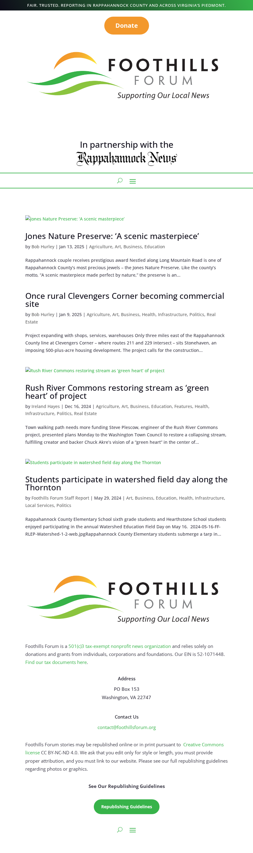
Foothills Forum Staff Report (60, 498)
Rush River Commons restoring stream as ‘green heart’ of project (117, 391)
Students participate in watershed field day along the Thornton (126, 483)
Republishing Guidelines (126, 807)
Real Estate (85, 413)
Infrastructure (172, 314)
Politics (196, 314)
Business (132, 246)
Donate (126, 25)
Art (118, 246)
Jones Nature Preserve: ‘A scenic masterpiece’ (112, 235)
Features (183, 406)
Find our (34, 662)
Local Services (39, 505)
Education (154, 246)
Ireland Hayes (45, 406)
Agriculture (100, 246)
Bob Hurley (42, 246)
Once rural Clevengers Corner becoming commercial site (124, 299)
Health (149, 314)
